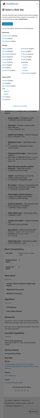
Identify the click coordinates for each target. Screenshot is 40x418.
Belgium (4, 48)
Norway (23, 51)
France (4, 62)
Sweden (23, 59)
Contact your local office (20, 106)
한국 (3, 99)
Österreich (24, 54)
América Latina (6, 36)
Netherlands (24, 48)
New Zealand (6, 86)
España (4, 57)
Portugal (23, 57)
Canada (4, 38)
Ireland (4, 65)
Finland (4, 59)
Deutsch (25, 65)
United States (6, 41)
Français (25, 70)
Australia (5, 80)
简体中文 (6, 91)
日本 (3, 97)
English (25, 67)
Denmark (5, 51)
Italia (3, 67)
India (3, 83)
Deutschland (6, 54)
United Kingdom (26, 73)
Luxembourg (6, 70)
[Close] (37, 4)
